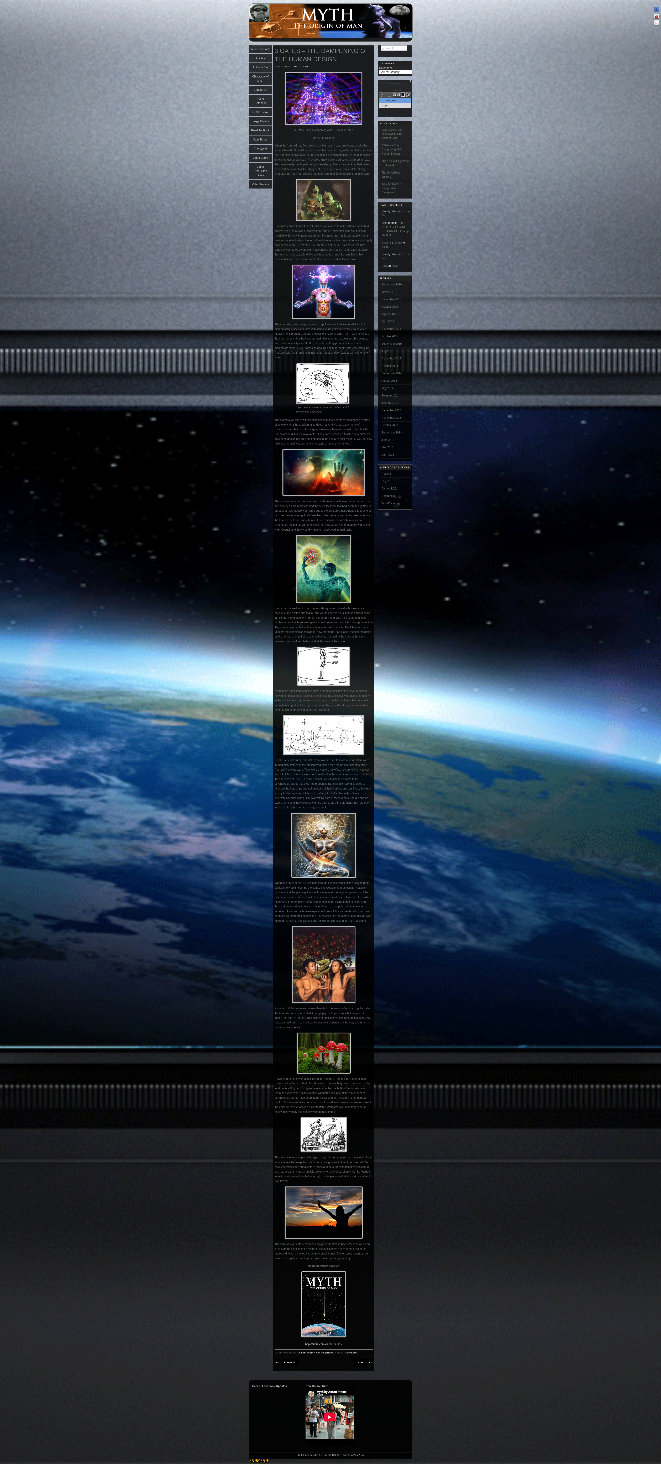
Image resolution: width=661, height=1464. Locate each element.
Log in (385, 481)
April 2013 (387, 454)
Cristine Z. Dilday (392, 242)
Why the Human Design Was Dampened (391, 188)
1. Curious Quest (389, 101)
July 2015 (387, 351)
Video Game (260, 157)
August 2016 (389, 314)
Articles (260, 58)
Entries (389, 488)
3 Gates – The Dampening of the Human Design (392, 149)
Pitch (394, 265)
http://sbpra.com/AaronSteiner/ (323, 1344)
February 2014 (390, 395)
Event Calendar (260, 100)
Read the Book (260, 130)
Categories (385, 67)
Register (386, 473)
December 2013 (391, 410)
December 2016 (391, 299)
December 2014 (391, 358)
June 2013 (387, 439)
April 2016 (387, 321)
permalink (352, 1353)
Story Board (260, 139)
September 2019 (391, 284)
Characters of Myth (260, 78)
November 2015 (391, 328)
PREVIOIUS (289, 1362)
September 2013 (391, 432)
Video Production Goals (260, 171)
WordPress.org (390, 503)
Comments (391, 495)
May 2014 (387, 388)
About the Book (260, 49)
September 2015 (391, 343)
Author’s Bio (260, 67)
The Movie (260, 148)
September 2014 (391, 373)
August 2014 (389, 380)
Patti (384, 265)
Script (385, 246)
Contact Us (260, 89)
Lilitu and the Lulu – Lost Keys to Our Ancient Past (393, 133)
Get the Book (260, 112)
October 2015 (389, 336)
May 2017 (387, 291)
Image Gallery (260, 121)
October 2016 (389, 306)
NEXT (360, 1362)
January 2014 (389, 402)
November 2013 (391, 417)
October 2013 (389, 425)
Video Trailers (260, 184)
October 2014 (389, 365)
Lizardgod (305, 66)
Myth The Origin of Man (309, 1353)
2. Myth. (385, 105)
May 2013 (387, 447)
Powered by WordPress (353, 1455)
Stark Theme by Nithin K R (309, 1455)
